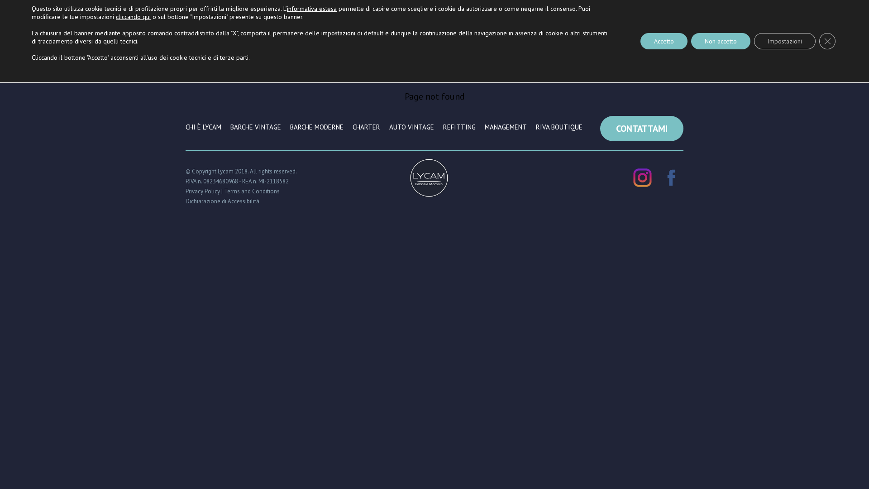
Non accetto (721, 41)
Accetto (664, 41)
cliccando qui (133, 17)
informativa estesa (312, 9)
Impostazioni (785, 41)
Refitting (459, 127)
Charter (366, 127)
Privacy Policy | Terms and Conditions (233, 191)
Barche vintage (255, 127)
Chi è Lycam (203, 127)
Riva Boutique (559, 127)
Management (506, 127)
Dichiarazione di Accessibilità (222, 201)
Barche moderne (317, 127)
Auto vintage (411, 127)
